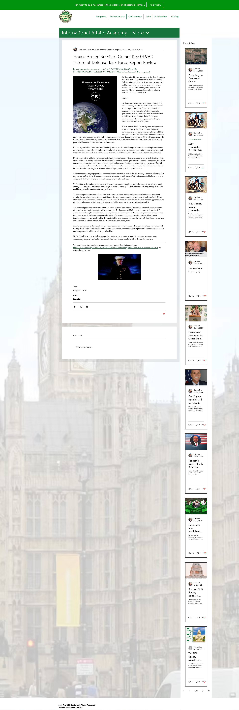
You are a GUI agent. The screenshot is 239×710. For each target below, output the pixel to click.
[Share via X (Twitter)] (80, 306)
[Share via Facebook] (74, 306)
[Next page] (203, 690)
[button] (119, 267)
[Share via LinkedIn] (87, 306)
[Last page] (209, 690)
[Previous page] (189, 690)
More (138, 33)
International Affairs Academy (94, 33)
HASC (84, 290)
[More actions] (163, 49)
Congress (76, 290)
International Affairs (196, 139)
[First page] (183, 690)
